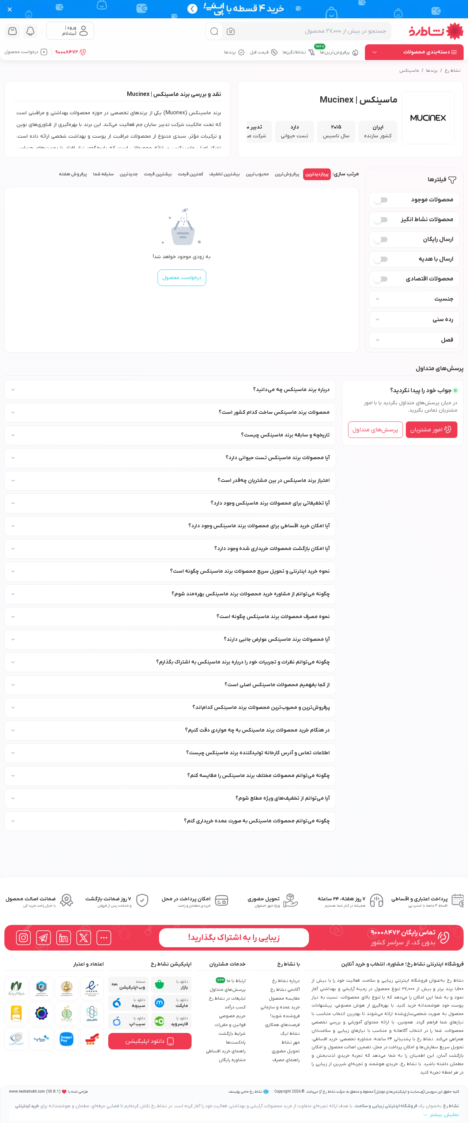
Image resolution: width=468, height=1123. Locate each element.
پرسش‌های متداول (375, 429)
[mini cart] (12, 31)
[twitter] (83, 937)
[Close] (9, 9)
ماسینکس (409, 71)
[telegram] (43, 937)
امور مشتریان (426, 429)
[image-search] (230, 31)
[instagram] (23, 937)
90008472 (66, 52)
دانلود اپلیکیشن (145, 1041)
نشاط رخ (453, 71)
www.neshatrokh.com (27, 1091)
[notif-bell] (30, 31)
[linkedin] (63, 937)
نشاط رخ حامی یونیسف (245, 1091)
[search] (214, 31)
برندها (432, 71)
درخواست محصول (181, 277)
